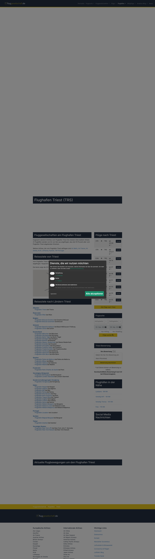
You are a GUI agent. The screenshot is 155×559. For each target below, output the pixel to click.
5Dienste (59, 275)
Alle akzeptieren (94, 293)
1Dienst (58, 281)
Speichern (54, 293)
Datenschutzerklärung (76, 268)
